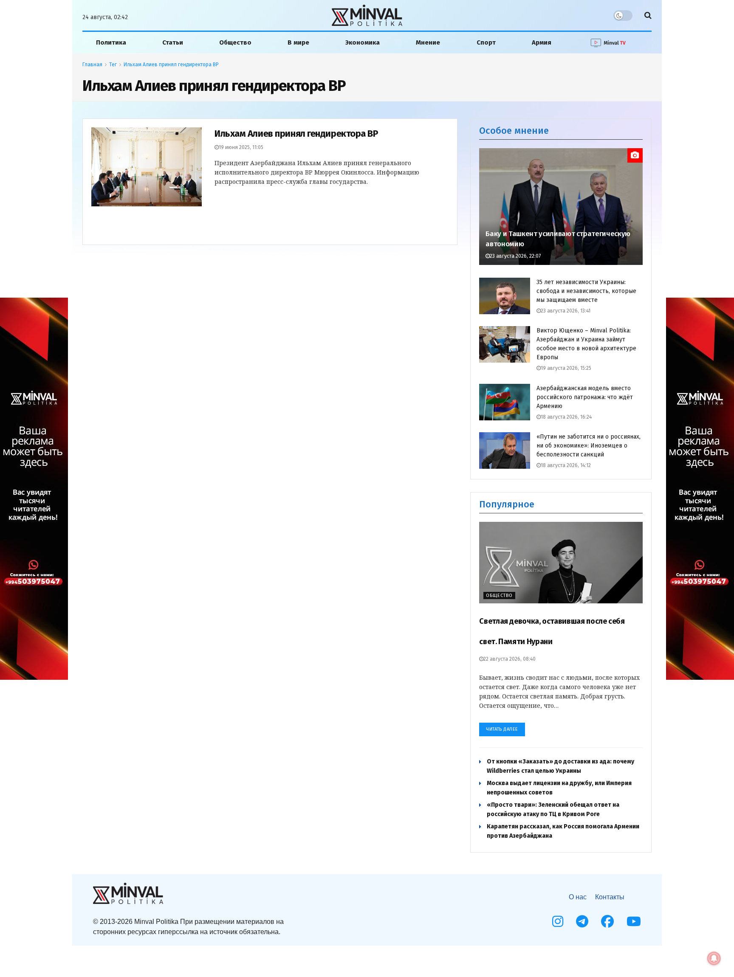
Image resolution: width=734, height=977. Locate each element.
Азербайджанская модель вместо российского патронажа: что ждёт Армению (584, 397)
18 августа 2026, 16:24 (566, 417)
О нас (578, 897)
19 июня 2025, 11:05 (241, 147)
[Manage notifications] (714, 958)
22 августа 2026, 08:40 (509, 659)
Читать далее (502, 729)
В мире (298, 42)
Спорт (486, 42)
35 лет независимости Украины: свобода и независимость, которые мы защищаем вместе (586, 291)
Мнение (428, 42)
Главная (92, 65)
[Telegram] (582, 921)
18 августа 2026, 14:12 (566, 465)
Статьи (172, 42)
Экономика (362, 42)
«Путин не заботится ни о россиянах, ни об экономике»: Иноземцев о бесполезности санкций (588, 445)
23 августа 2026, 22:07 (515, 256)
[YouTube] (634, 921)
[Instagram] (557, 921)
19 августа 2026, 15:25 (566, 368)
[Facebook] (607, 921)
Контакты (609, 897)
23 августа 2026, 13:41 (565, 311)
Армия (541, 42)
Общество (235, 42)
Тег (113, 65)
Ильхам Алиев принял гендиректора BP (171, 65)
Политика (111, 42)
